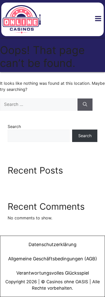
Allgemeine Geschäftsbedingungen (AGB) (52, 258)
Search (14, 126)
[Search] (85, 104)
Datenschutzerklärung (52, 244)
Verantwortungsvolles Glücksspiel (52, 273)
